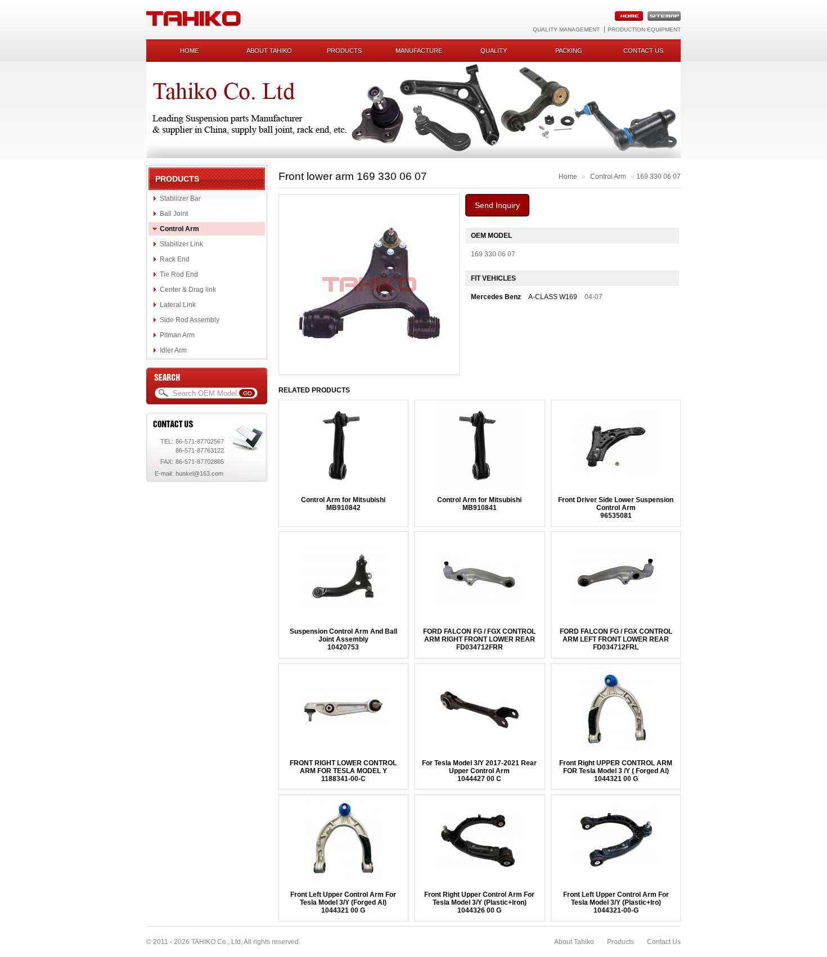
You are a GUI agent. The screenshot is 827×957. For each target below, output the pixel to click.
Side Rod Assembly (189, 320)
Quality (493, 50)
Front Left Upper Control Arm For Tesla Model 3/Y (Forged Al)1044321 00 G (343, 902)
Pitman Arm (177, 335)
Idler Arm (173, 350)
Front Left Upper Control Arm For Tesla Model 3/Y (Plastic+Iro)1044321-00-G (616, 902)
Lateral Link (178, 305)
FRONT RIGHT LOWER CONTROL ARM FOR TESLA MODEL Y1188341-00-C (343, 771)
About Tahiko (269, 50)
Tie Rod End (179, 274)
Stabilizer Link (181, 244)
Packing (568, 50)
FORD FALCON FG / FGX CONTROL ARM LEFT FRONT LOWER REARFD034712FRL (616, 639)
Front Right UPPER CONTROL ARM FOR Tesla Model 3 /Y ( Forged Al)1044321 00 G (615, 771)
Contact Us (664, 942)
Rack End (175, 259)
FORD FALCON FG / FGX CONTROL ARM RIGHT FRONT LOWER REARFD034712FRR (479, 639)
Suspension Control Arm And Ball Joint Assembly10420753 (343, 639)
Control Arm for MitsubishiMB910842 (343, 504)
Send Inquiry (497, 205)
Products (344, 50)
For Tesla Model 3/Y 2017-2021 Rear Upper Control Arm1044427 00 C (479, 771)
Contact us (643, 50)
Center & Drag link (188, 290)
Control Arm (179, 229)
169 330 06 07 (658, 176)
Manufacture (418, 50)
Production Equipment (644, 29)
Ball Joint (174, 214)
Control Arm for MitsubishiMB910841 (479, 504)
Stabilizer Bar (180, 198)
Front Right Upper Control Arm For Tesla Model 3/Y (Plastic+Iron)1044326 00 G (479, 902)
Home (189, 50)
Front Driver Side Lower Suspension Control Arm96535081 (615, 508)
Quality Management (566, 29)
